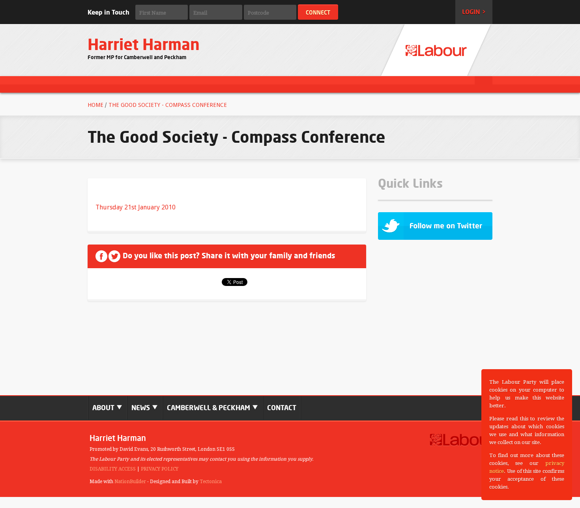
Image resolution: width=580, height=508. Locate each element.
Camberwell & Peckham (209, 407)
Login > (474, 12)
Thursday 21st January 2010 (135, 207)
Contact (281, 407)
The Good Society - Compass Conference (168, 105)
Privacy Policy (159, 469)
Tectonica (211, 481)
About (104, 407)
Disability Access (113, 469)
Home (95, 105)
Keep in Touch (108, 12)
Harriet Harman (144, 44)
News (141, 407)
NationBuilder (130, 481)
